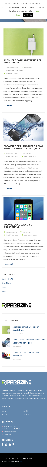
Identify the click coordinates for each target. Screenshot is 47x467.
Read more (8, 105)
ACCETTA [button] (28, 15)
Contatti (4, 415)
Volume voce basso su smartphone (17, 225)
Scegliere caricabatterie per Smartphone (22, 61)
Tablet (16, 70)
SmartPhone (10, 70)
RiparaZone (28, 67)
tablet (16, 73)
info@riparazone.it (10, 431)
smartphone (10, 73)
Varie (21, 70)
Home (4, 411)
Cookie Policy (28, 415)
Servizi (26, 411)
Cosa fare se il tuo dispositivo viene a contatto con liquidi (23, 147)
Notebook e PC (7, 279)
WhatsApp (7, 434)
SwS (21, 461)
